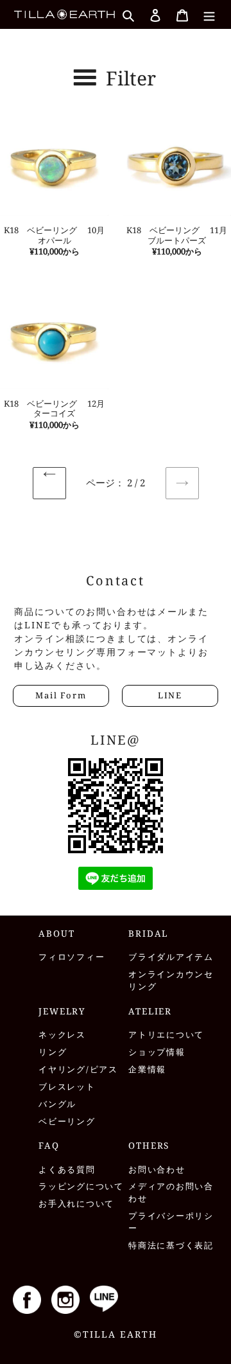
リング (52, 1052)
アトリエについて (166, 1034)
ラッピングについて (81, 1186)
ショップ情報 (156, 1052)
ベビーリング (67, 1121)
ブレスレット (67, 1086)
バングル (57, 1104)
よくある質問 (67, 1169)
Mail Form (60, 695)
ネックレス (62, 1034)
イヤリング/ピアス (78, 1069)
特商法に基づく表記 (171, 1245)
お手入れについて (76, 1203)
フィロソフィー (71, 957)
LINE (170, 695)
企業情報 (147, 1069)
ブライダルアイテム (171, 957)
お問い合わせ (156, 1169)
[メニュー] (209, 14)
